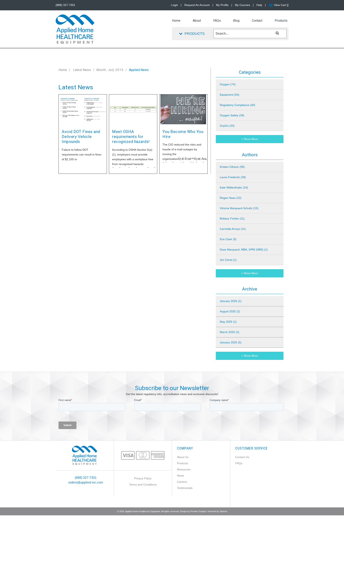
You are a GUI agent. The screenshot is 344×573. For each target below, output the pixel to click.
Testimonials (185, 487)
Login (174, 5)
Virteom (223, 511)
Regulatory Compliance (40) (237, 105)
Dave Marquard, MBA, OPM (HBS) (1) (244, 249)
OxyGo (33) (227, 125)
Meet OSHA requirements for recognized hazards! (131, 136)
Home (63, 70)
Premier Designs (198, 511)
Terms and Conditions (143, 484)
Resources (184, 469)
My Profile (222, 5)
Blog (236, 20)
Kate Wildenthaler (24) (234, 187)
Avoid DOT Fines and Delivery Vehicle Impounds (81, 136)
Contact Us (242, 457)
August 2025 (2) (230, 311)
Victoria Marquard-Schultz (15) (239, 208)
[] (277, 33)
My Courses (242, 5)
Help (259, 5)
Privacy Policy (142, 478)
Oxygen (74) (228, 84)
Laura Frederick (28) (233, 177)
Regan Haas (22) (230, 197)
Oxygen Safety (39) (232, 115)
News (180, 475)
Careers (182, 481)
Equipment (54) (229, 94)
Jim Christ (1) (228, 259)
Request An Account (197, 5)
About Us (183, 457)
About (197, 20)
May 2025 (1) (228, 321)
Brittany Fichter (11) (232, 218)
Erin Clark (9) (228, 239)
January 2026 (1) (230, 301)
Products (182, 463)
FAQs (238, 463)
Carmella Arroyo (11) (233, 228)
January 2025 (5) (230, 342)
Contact (257, 20)
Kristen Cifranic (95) (232, 166)
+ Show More (249, 139)
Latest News (81, 70)
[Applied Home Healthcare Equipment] (84, 455)
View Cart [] (281, 5)
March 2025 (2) (229, 332)
